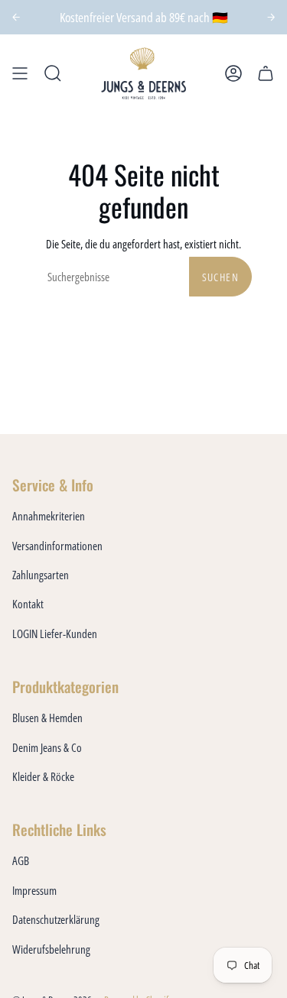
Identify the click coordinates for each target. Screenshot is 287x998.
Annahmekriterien (48, 515)
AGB (20, 860)
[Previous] (16, 17)
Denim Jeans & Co (47, 747)
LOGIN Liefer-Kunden (54, 633)
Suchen (220, 277)
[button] (53, 73)
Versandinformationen (57, 545)
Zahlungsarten (40, 574)
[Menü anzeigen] (19, 73)
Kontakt (28, 603)
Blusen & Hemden (47, 717)
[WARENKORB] (265, 73)
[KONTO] (233, 73)
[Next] (271, 17)
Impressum (34, 890)
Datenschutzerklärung (55, 919)
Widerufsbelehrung (51, 949)
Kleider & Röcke (43, 776)
